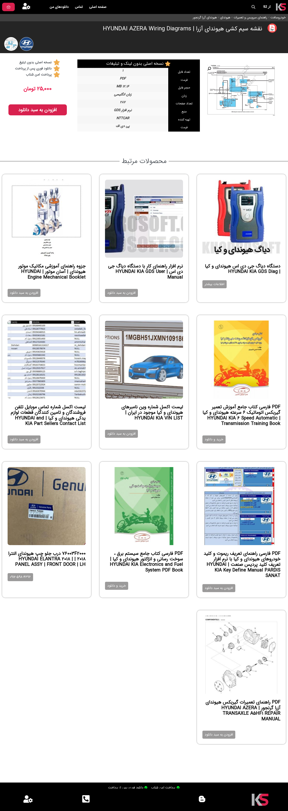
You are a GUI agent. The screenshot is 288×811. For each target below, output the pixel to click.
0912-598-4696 (20, 577)
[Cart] (8, 7)
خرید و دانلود (214, 439)
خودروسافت (278, 17)
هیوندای (225, 17)
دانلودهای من (59, 6)
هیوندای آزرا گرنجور (205, 17)
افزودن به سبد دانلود (37, 109)
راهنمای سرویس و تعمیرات (250, 17)
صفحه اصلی (97, 6)
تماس (79, 6)
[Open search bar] (253, 7)
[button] (209, 69)
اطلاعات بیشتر (214, 284)
